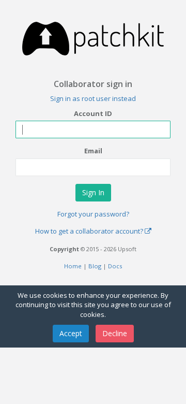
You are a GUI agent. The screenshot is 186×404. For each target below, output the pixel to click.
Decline (114, 333)
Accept (70, 333)
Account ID (93, 113)
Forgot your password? (93, 214)
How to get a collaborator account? (90, 231)
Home (73, 266)
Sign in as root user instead (93, 98)
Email (93, 150)
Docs (115, 266)
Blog (94, 266)
